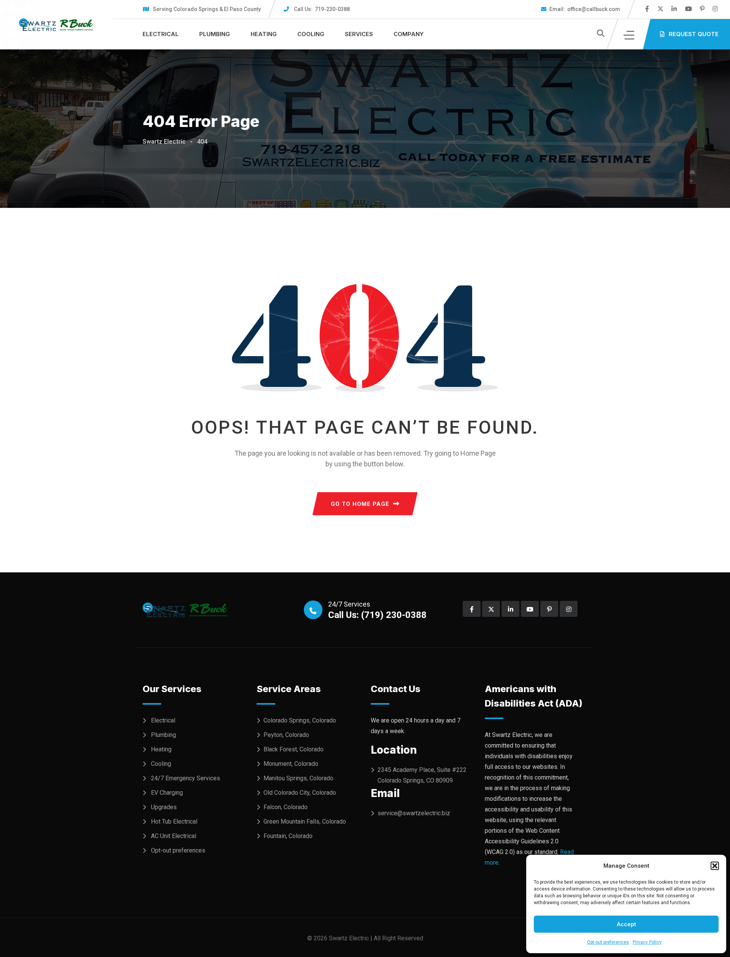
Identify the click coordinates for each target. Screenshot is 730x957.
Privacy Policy (647, 942)
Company (409, 34)
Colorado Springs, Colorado (299, 720)
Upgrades (164, 807)
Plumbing (214, 34)
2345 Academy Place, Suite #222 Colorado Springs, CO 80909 (422, 775)
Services (359, 34)
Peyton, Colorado (286, 734)
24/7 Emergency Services (185, 778)
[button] (715, 866)
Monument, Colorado (290, 763)
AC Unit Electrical (173, 836)
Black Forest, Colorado (293, 749)
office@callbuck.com (584, 9)
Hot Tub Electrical (174, 821)
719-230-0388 (322, 9)
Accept (626, 924)
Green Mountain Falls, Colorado (304, 821)
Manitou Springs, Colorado (298, 778)
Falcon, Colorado (285, 807)
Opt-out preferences (608, 942)
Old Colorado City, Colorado (299, 792)
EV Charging (167, 792)
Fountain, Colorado (288, 836)
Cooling (310, 34)
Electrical (161, 34)
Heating (264, 34)
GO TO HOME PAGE (360, 504)
